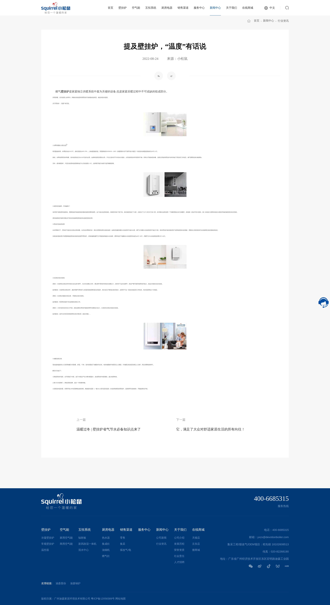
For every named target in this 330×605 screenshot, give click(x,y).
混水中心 (83, 549)
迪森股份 (61, 583)
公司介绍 (179, 537)
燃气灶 (106, 556)
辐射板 (82, 537)
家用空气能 (66, 537)
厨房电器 (166, 7)
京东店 (196, 543)
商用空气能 (66, 543)
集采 (122, 543)
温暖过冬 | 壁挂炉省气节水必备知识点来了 (108, 429)
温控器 (45, 549)
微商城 (196, 549)
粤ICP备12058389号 (103, 598)
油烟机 (106, 549)
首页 (110, 7)
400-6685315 (271, 498)
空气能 (136, 7)
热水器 (106, 537)
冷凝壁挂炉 (47, 537)
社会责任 (179, 556)
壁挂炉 (122, 7)
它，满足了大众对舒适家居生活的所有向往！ (210, 429)
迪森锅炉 (75, 583)
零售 (122, 537)
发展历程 (179, 543)
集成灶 (106, 543)
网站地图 (120, 598)
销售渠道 (183, 7)
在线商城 (247, 7)
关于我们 (231, 7)
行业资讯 (283, 20)
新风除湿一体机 (87, 543)
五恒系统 (150, 7)
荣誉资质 (179, 549)
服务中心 (199, 7)
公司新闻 (161, 537)
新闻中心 (215, 7)
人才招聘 (179, 562)
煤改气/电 (125, 549)
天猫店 (196, 537)
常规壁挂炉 (47, 543)
